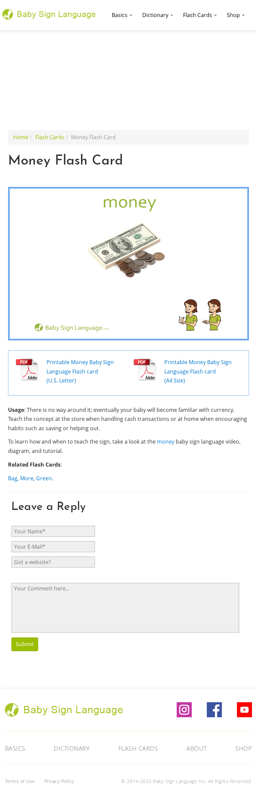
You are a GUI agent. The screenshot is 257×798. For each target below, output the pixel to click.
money (165, 441)
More (26, 478)
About (196, 748)
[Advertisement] (128, 80)
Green (44, 478)
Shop (234, 15)
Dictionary (156, 15)
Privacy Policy (59, 781)
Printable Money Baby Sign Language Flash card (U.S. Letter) (80, 371)
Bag (12, 478)
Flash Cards (198, 15)
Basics (120, 15)
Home (20, 137)
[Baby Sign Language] (49, 13)
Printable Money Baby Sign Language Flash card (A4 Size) (198, 371)
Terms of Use (20, 781)
